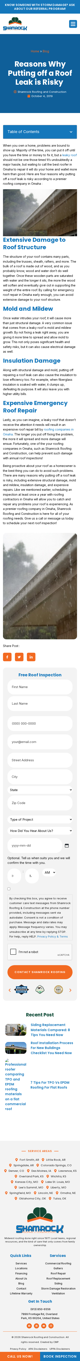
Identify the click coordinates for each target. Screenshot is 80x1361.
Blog (46, 51)
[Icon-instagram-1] (51, 1325)
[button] (73, 24)
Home (35, 51)
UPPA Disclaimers (59, 1348)
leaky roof (69, 155)
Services (58, 1255)
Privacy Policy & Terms (52, 936)
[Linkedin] (36, 1325)
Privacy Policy (18, 1348)
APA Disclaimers (37, 1348)
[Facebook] (29, 1325)
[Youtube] (43, 1325)
